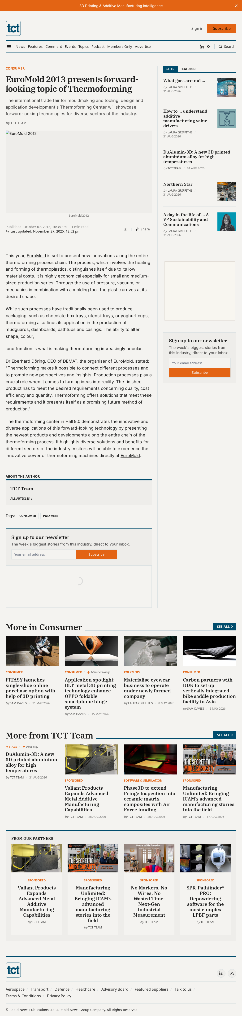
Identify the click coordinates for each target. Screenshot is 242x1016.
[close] (236, 5)
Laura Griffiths (180, 87)
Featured (188, 69)
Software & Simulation (143, 780)
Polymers (50, 516)
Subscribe (96, 554)
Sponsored (74, 780)
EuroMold (36, 255)
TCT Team (18, 123)
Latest (171, 69)
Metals (11, 746)
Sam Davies (18, 703)
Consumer (15, 68)
